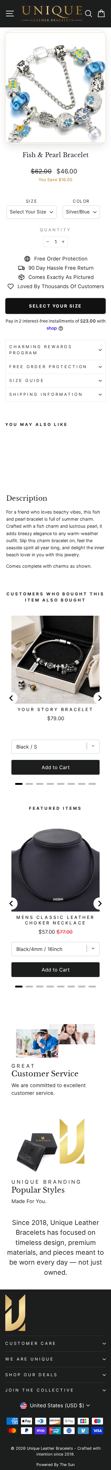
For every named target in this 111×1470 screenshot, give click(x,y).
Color (81, 201)
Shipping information (46, 394)
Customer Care (30, 1343)
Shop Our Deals (31, 1374)
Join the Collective (39, 1390)
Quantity (55, 229)
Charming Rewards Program (40, 349)
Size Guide (26, 380)
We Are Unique (29, 1359)
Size (31, 201)
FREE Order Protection (48, 366)
